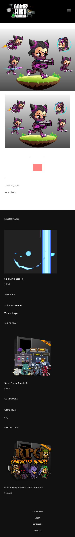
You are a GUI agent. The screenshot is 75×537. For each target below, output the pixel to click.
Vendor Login (11, 313)
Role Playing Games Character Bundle (23, 487)
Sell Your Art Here (13, 305)
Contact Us (10, 409)
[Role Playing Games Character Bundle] (37, 460)
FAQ (6, 417)
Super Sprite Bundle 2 (15, 383)
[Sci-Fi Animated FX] (37, 251)
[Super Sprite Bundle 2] (37, 356)
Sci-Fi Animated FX (13, 278)
